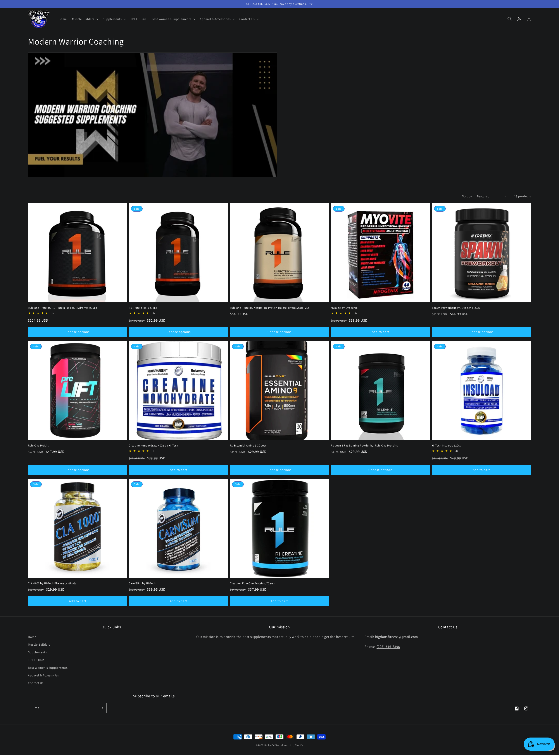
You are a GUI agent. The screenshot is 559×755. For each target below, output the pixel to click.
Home (32, 637)
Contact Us (35, 683)
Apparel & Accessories (43, 675)
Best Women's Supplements (47, 668)
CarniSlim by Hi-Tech (142, 583)
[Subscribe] (101, 708)
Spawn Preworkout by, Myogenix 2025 (456, 308)
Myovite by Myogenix (344, 308)
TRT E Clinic (36, 660)
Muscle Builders (39, 644)
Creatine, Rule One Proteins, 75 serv (252, 583)
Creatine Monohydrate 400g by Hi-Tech (153, 445)
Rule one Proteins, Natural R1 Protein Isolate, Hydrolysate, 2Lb (270, 308)
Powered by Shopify (292, 745)
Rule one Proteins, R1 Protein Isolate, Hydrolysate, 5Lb (62, 308)
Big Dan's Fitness (273, 745)
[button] (84, 19)
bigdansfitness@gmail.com (396, 636)
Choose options (78, 332)
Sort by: (467, 196)
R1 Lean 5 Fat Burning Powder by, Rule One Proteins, (365, 445)
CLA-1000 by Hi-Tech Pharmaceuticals (52, 583)
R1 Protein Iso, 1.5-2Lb (143, 308)
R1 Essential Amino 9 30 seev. (248, 445)
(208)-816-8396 (388, 646)
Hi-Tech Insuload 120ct (446, 445)
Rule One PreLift (38, 445)
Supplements (37, 652)
